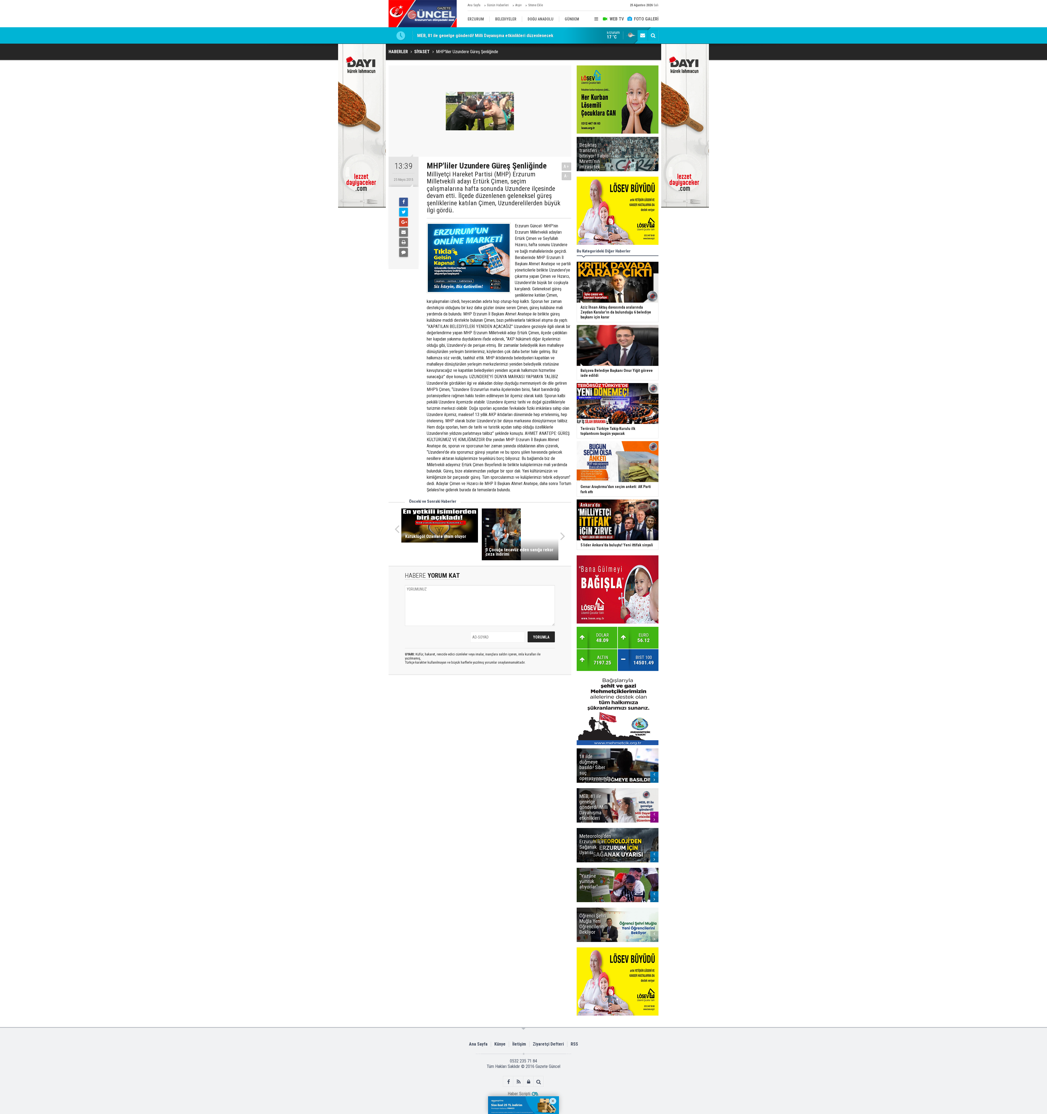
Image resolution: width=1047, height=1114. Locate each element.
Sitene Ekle (535, 5)
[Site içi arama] (653, 35)
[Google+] (403, 222)
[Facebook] (403, 202)
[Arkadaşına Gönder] (403, 232)
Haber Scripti (519, 1093)
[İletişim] (642, 35)
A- (566, 176)
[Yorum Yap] (403, 252)
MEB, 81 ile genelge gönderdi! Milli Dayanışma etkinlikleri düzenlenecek (485, 35)
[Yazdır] (403, 242)
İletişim (519, 1044)
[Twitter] (403, 212)
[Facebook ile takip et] (508, 1081)
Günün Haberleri (498, 5)
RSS (574, 1044)
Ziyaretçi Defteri (548, 1044)
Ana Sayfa (474, 5)
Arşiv (518, 5)
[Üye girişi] (529, 1081)
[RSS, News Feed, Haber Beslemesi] (518, 1081)
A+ (566, 166)
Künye (500, 1044)
